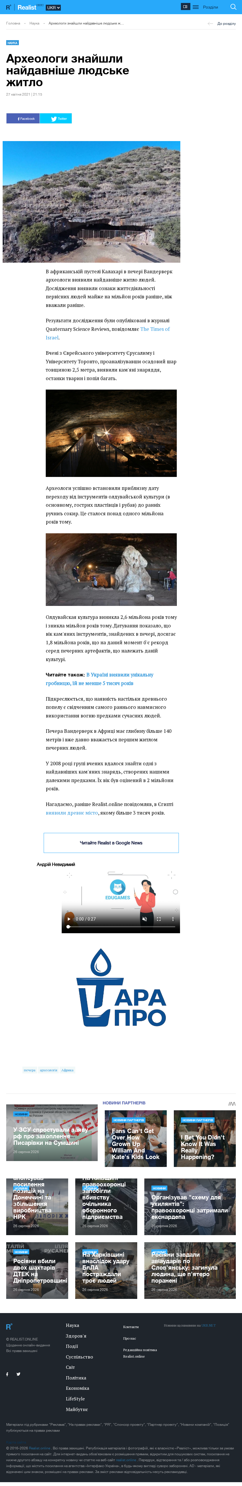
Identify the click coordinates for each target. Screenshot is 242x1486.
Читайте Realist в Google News (111, 842)
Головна (13, 23)
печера (29, 1070)
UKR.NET (209, 1325)
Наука (34, 23)
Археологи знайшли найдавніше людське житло (86, 23)
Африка (67, 1070)
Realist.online (40, 1448)
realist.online (126, 1460)
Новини (21, 1114)
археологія (48, 1070)
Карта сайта (16, 1442)
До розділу (227, 24)
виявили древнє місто (72, 813)
